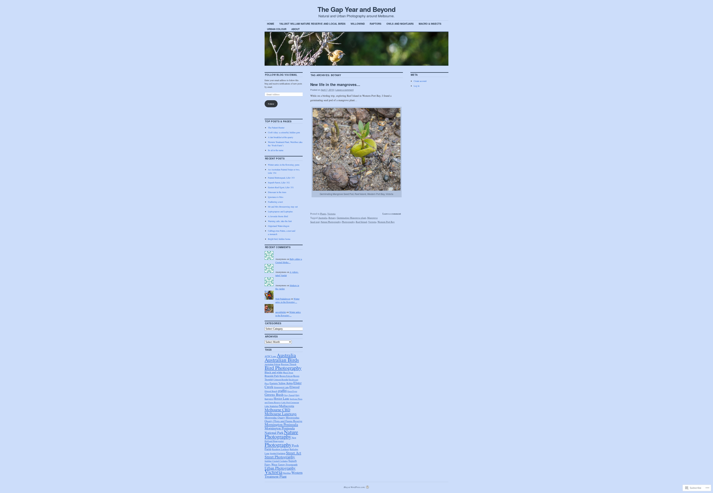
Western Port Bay (386, 221)
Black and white (274, 372)
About (295, 29)
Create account (420, 80)
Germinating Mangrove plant (351, 217)
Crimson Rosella (280, 379)
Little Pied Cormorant (290, 402)
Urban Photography (280, 468)
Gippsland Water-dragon (278, 225)
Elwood (294, 387)
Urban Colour (276, 29)
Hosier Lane (281, 398)
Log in (416, 85)
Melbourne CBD (277, 409)
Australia (322, 217)
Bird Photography (283, 367)
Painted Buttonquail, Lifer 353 (281, 177)
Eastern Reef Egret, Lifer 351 (281, 187)
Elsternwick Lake (281, 387)
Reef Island (361, 221)
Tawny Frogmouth (287, 464)
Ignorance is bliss (275, 196)
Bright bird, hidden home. (279, 238)
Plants (323, 213)
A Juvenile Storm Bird (278, 216)
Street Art (293, 452)
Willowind (358, 23)
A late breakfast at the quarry (280, 137)
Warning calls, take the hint (280, 221)
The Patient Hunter (276, 127)
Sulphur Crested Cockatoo (276, 461)
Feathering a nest (275, 201)
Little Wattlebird (272, 406)
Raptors (375, 23)
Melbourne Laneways (281, 413)
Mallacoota (286, 406)
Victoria (331, 213)
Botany (332, 217)
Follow (271, 103)
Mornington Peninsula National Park (280, 430)
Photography (348, 221)
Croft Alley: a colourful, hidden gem (284, 132)
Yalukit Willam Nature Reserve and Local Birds (312, 23)
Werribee (287, 473)
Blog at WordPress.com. (354, 487)
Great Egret (292, 391)
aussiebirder (280, 312)
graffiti (282, 390)
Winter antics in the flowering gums (283, 164)
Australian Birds (282, 359)
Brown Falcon (286, 376)
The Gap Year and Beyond (356, 9)
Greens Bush (274, 394)
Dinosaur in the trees (277, 192)
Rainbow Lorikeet (280, 449)
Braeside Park (272, 376)
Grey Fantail (289, 395)
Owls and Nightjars (400, 23)
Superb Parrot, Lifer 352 (279, 182)
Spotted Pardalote (277, 453)
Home (270, 23)
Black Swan (288, 372)
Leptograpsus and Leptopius (280, 211)
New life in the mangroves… (335, 84)
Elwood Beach (271, 391)
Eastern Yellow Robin (281, 383)
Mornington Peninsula (281, 424)
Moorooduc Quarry (275, 417)
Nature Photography (331, 221)
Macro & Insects (430, 23)
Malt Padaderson (282, 298)
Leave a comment (345, 89)
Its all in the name (275, 150)
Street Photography (280, 456)
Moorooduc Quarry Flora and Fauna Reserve (283, 419)
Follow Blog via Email (281, 74)
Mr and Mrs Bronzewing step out (283, 206)
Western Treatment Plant (283, 474)
